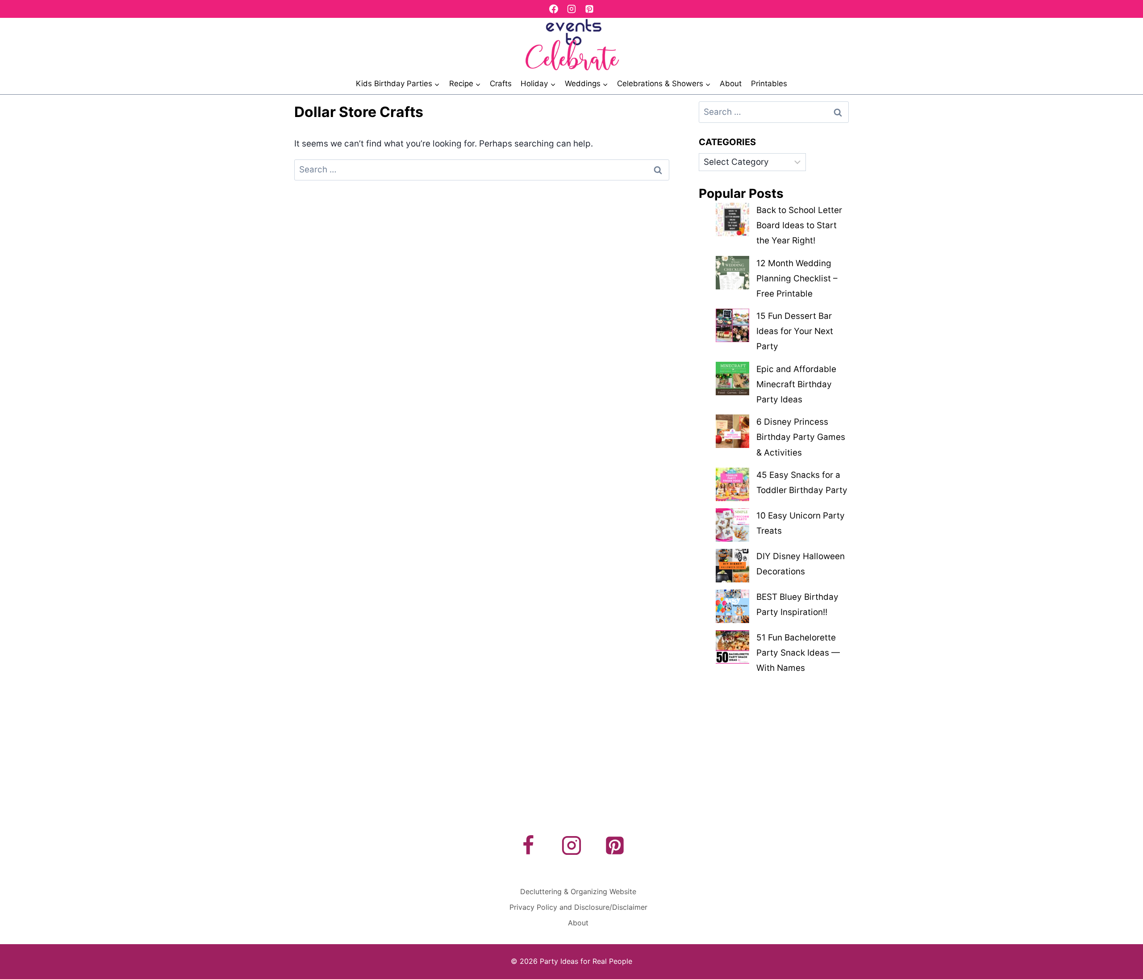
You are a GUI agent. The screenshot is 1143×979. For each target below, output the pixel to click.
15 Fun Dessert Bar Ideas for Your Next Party (794, 331)
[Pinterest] (589, 9)
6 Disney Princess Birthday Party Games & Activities (800, 437)
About (731, 83)
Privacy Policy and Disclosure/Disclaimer (578, 907)
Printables (769, 83)
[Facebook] (554, 9)
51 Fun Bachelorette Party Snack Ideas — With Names (798, 652)
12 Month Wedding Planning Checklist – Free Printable (797, 278)
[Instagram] (571, 9)
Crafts (501, 83)
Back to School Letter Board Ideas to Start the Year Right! (799, 225)
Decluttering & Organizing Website (578, 891)
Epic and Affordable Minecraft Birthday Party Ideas (796, 384)
